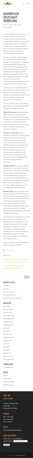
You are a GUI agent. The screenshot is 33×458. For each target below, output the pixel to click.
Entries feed (7, 379)
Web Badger (21, 455)
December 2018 (8, 359)
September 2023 (8, 325)
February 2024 (8, 309)
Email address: (8, 441)
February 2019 (8, 356)
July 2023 (6, 328)
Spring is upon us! (9, 292)
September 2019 (8, 337)
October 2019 (7, 334)
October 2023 (7, 322)
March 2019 (7, 353)
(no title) (6, 286)
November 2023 (8, 319)
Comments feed (8, 382)
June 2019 (6, 344)
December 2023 (8, 316)
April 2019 (6, 350)
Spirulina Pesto (11, 250)
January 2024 (7, 312)
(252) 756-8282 (8, 399)
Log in (5, 375)
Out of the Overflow (9, 295)
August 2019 (7, 341)
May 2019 (6, 347)
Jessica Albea (9, 25)
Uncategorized (7, 27)
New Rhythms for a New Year (13, 298)
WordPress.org (8, 385)
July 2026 (6, 306)
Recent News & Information (12, 430)
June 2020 (6, 331)
